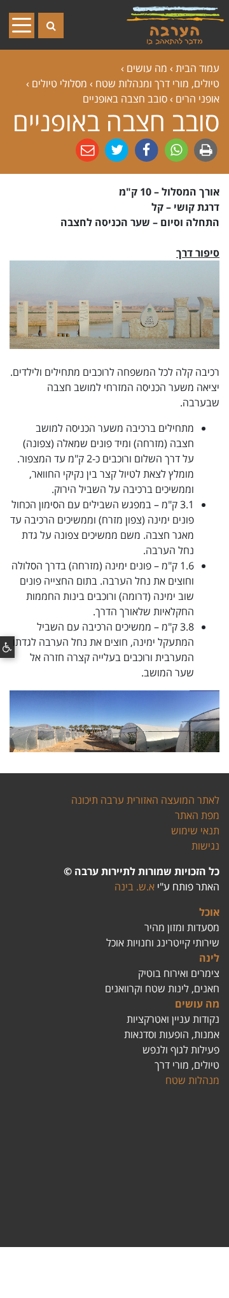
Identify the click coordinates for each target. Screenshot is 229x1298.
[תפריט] (25, 25)
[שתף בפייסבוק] (145, 150)
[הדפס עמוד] (204, 150)
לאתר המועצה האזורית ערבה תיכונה (145, 800)
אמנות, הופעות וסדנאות (171, 1034)
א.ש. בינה (134, 887)
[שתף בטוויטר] (115, 150)
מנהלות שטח (192, 1080)
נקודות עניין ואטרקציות (173, 1019)
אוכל (209, 912)
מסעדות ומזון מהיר (181, 927)
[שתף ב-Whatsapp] (175, 150)
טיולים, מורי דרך (187, 1065)
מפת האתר (197, 815)
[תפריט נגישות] (7, 647)
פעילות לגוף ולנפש (180, 1050)
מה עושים (197, 1004)
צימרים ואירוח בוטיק (178, 973)
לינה (209, 958)
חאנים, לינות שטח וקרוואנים (162, 988)
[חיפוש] (51, 25)
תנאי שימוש (195, 831)
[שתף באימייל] (87, 150)
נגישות (205, 846)
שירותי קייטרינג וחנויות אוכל (162, 943)
